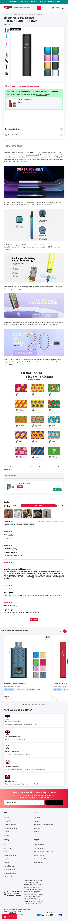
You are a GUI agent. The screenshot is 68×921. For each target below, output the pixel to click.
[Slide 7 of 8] (6, 67)
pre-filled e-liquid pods (32, 155)
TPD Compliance (39, 848)
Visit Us (36, 832)
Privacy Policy (38, 862)
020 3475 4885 (12, 913)
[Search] (39, 8)
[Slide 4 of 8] (6, 48)
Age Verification (39, 845)
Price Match (7, 835)
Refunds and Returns (10, 828)
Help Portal (7, 817)
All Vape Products (9, 870)
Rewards (6, 832)
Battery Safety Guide (10, 855)
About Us (37, 817)
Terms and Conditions (41, 859)
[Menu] (62, 8)
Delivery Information (10, 825)
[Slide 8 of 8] (6, 73)
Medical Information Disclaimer (44, 852)
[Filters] (58, 505)
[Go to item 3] (27, 513)
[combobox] (22, 8)
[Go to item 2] (18, 513)
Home (5, 14)
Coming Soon (8, 877)
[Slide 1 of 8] (6, 30)
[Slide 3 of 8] (6, 42)
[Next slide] (62, 54)
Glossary (6, 862)
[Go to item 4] (37, 513)
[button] (23, 704)
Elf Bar (10, 14)
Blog (5, 845)
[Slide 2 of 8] (6, 36)
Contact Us (7, 821)
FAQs (5, 852)
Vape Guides (7, 859)
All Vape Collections (10, 873)
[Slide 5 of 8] (6, 54)
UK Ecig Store (51, 912)
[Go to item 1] (8, 513)
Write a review (38, 506)
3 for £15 (19, 486)
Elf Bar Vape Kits (41, 95)
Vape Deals (7, 848)
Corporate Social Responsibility (44, 825)
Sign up (54, 802)
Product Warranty (39, 855)
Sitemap (37, 828)
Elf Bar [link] (10, 24)
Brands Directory (9, 866)
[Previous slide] (13, 54)
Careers (36, 821)
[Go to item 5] (46, 513)
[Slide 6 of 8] (6, 61)
